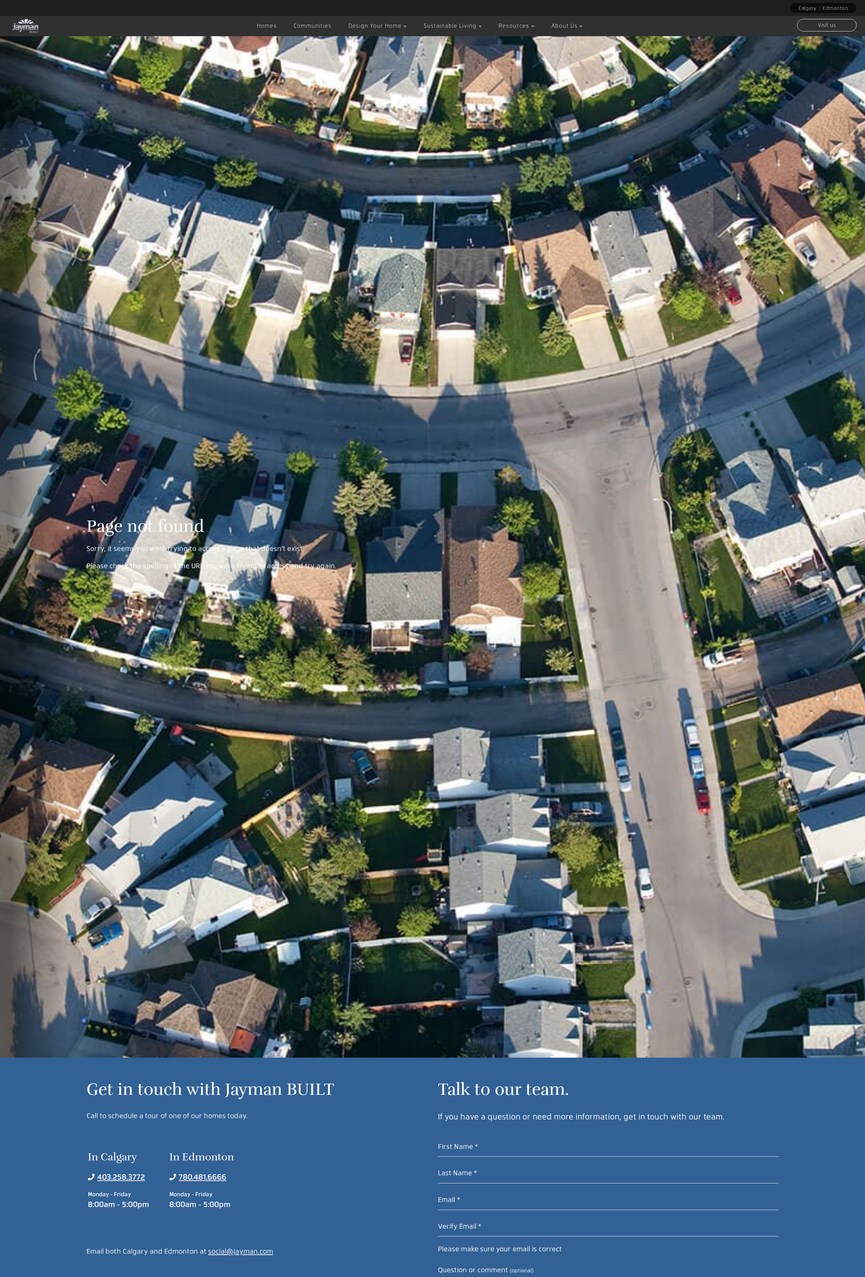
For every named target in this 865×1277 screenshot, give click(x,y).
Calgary (807, 7)
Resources (514, 25)
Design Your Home (375, 25)
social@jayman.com (240, 1251)
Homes (267, 25)
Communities (312, 25)
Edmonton (835, 7)
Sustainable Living (450, 25)
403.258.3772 (121, 1176)
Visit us (827, 25)
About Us (564, 25)
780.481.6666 (202, 1176)
